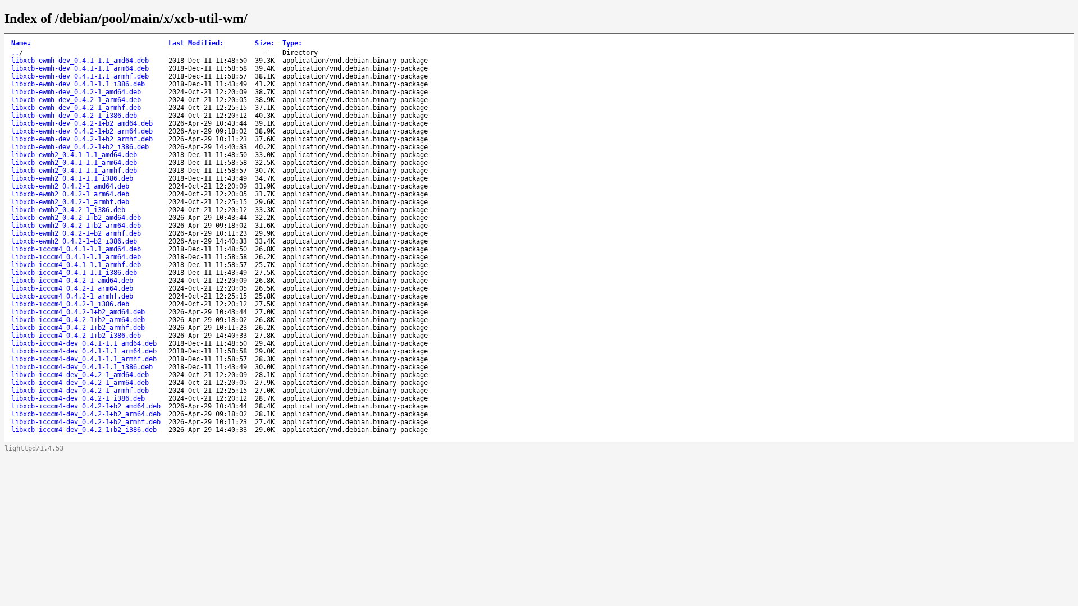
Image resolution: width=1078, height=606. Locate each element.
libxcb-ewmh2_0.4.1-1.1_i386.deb (72, 178)
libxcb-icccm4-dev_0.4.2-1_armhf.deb (80, 390)
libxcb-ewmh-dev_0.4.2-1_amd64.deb (76, 92)
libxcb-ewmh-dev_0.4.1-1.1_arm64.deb (80, 68)
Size (265, 43)
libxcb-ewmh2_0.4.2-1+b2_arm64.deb (76, 225)
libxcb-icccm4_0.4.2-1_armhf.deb (72, 296)
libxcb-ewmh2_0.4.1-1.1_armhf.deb (74, 171)
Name (21, 43)
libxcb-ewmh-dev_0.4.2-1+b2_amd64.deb (82, 123)
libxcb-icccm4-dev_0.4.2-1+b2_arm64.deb (86, 414)
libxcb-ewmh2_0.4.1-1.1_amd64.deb (74, 155)
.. (15, 53)
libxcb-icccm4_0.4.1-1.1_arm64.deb (76, 257)
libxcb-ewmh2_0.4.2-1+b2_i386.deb (74, 241)
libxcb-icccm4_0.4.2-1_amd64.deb (72, 280)
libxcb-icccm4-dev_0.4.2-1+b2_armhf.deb (86, 422)
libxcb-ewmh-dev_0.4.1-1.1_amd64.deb (80, 61)
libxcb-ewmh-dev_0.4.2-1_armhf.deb (76, 108)
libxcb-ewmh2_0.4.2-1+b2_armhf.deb (76, 233)
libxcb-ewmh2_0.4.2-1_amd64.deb (70, 186)
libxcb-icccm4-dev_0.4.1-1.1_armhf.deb (84, 359)
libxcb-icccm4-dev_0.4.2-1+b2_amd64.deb (86, 406)
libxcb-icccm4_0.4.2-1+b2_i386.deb (76, 335)
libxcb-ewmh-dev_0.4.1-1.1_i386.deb (78, 84)
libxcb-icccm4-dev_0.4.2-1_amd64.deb (80, 375)
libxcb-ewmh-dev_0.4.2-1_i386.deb (74, 116)
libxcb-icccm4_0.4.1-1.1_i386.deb (74, 273)
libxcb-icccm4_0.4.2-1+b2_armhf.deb (78, 328)
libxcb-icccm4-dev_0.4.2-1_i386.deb (78, 398)
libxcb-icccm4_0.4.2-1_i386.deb (70, 304)
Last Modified (195, 43)
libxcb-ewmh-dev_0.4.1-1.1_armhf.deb (80, 76)
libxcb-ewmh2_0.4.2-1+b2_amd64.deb (76, 218)
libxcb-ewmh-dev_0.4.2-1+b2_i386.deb (80, 147)
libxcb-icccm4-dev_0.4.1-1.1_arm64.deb (84, 351)
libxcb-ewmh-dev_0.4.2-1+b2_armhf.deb (82, 139)
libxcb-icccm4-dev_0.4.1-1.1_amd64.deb (84, 343)
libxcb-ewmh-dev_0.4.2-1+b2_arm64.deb (82, 131)
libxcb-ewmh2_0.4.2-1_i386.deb (68, 210)
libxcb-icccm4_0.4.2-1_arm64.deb (72, 288)
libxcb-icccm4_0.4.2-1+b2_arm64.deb (78, 320)
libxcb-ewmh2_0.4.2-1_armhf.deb (70, 202)
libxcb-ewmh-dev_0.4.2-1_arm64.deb (76, 100)
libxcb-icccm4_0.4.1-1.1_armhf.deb (76, 265)
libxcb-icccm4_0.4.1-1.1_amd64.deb (76, 249)
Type (292, 43)
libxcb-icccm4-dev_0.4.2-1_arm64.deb (80, 383)
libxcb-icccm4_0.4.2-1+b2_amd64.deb (78, 312)
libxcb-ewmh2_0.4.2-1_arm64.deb (70, 194)
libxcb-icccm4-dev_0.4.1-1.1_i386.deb (82, 367)
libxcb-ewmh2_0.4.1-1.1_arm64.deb (74, 163)
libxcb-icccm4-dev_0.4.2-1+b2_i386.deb (84, 430)
